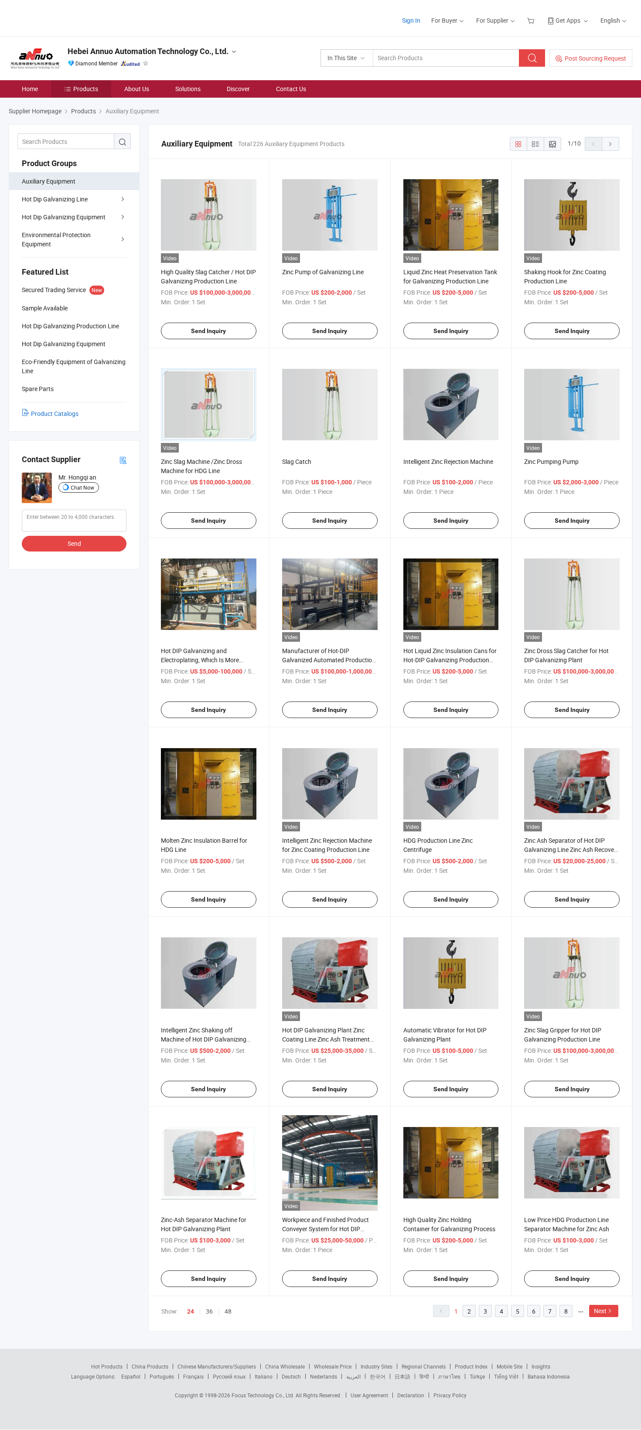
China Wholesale (285, 1366)
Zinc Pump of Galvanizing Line (323, 272)
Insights (541, 1366)
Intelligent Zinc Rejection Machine (448, 461)
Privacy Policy (450, 1395)
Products (85, 89)
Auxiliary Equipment (48, 181)
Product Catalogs (54, 413)
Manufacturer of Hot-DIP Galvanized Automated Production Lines (328, 660)
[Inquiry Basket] (531, 20)
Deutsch (291, 1376)
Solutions (188, 89)
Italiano (264, 1376)
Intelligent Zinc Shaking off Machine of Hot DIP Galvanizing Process (203, 1039)
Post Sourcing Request (595, 58)
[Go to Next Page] (610, 143)
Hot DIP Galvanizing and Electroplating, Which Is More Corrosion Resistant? (200, 660)
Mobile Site (509, 1366)
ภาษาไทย (449, 1376)
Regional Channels (424, 1366)
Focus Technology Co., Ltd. (264, 1395)
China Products (150, 1366)
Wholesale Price (332, 1366)
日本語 (402, 1376)
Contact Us (291, 89)
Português (162, 1376)
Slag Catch (296, 461)
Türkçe (477, 1376)
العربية (353, 1376)
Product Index (471, 1366)
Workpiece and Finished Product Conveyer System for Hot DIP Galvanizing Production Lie (325, 1229)
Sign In (411, 20)
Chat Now (82, 487)
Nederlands (323, 1376)
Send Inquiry (208, 330)
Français (193, 1376)
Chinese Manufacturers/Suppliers (216, 1366)
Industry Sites (376, 1366)
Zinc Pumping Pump (551, 461)
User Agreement (369, 1395)
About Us (136, 89)
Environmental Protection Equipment (56, 239)
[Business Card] (122, 460)
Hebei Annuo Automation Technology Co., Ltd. (148, 51)
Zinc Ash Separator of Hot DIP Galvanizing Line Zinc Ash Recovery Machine (571, 849)
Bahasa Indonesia (549, 1376)
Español (130, 1376)
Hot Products (107, 1366)
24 (190, 1311)
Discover (238, 89)
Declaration (410, 1395)
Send (74, 543)
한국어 (377, 1376)
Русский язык (229, 1376)
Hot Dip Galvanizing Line (55, 199)
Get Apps (568, 20)
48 (228, 1311)
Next (600, 1311)
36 (209, 1311)
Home (30, 89)
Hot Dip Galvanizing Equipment (64, 217)
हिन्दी (424, 1376)
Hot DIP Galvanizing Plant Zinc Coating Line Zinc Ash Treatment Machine (326, 1039)
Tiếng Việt (506, 1376)
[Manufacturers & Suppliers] (65, 17)
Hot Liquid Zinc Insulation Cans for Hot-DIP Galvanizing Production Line (450, 660)
